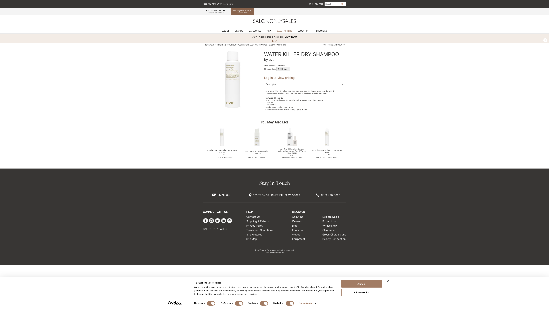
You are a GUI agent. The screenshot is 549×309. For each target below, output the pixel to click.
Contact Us (253, 216)
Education (303, 31)
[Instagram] (211, 220)
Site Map (251, 238)
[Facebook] (205, 220)
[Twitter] (217, 220)
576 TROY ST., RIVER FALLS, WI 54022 (276, 195)
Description (271, 84)
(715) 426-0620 (330, 195)
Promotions (329, 221)
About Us (297, 216)
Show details (305, 303)
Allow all (361, 284)
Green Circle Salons (334, 234)
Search (342, 4)
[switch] (239, 303)
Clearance (328, 230)
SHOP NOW (492, 36)
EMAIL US (223, 194)
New (269, 31)
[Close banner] (388, 281)
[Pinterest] (229, 220)
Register (319, 4)
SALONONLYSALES (215, 11)
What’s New (329, 225)
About (225, 31)
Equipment (298, 238)
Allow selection (361, 292)
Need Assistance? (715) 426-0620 (218, 4)
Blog (295, 225)
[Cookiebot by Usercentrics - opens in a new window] (175, 303)
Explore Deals (330, 216)
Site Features (254, 234)
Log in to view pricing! (280, 78)
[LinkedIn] (223, 220)
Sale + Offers (284, 31)
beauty (242, 11)
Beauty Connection (334, 238)
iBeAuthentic (278, 252)
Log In (311, 4)
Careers (297, 221)
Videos (296, 234)
